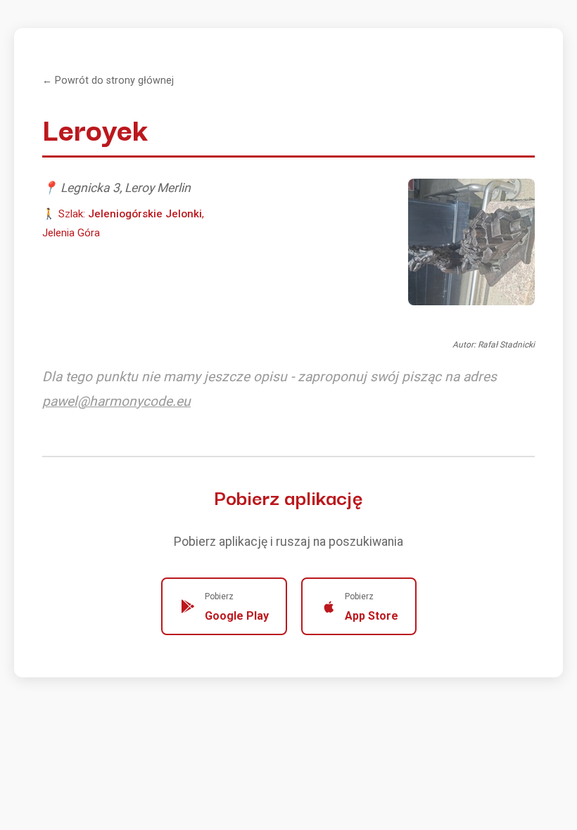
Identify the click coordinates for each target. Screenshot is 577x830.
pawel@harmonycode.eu (116, 401)
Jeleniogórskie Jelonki (145, 214)
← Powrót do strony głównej (108, 81)
